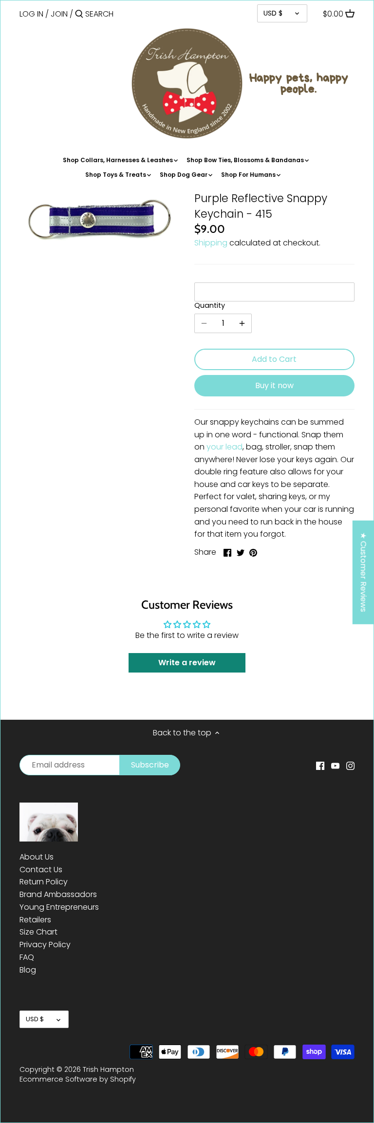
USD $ (272, 13)
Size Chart (38, 931)
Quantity (209, 305)
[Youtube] (335, 765)
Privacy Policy (45, 944)
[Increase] (242, 323)
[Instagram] (350, 765)
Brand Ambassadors (58, 894)
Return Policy (43, 881)
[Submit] (79, 14)
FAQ (26, 957)
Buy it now (274, 385)
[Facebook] (320, 765)
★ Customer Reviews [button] (363, 572)
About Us (36, 856)
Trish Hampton (108, 1069)
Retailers (35, 919)
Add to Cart (274, 359)
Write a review (187, 662)
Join (59, 13)
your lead (224, 446)
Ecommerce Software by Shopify (77, 1079)
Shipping (210, 242)
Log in (31, 13)
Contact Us (40, 869)
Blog (27, 969)
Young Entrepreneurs (59, 907)
